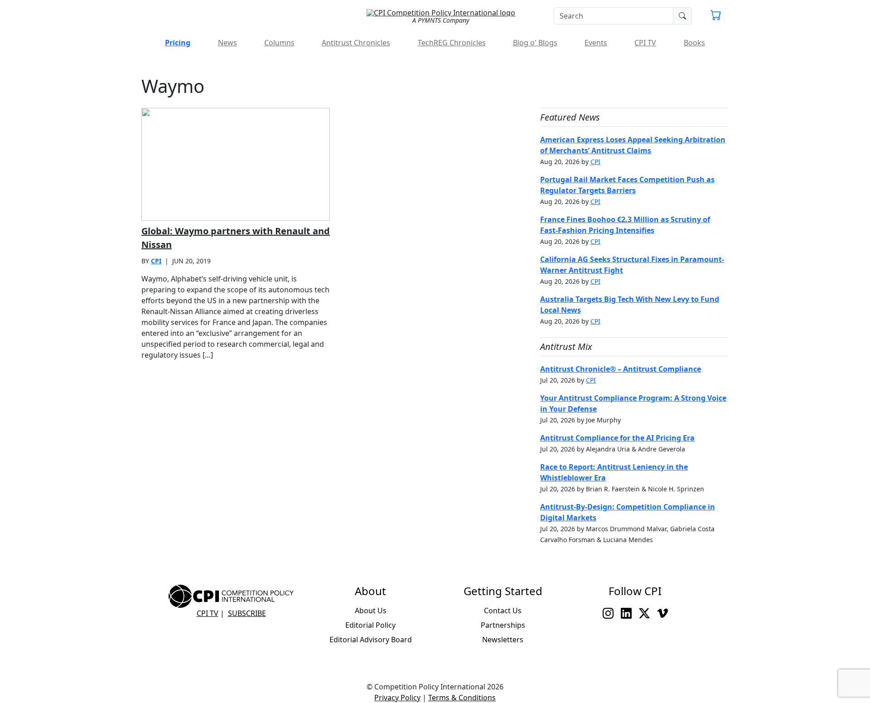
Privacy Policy (397, 698)
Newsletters (502, 640)
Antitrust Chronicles (356, 43)
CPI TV (645, 43)
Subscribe (247, 613)
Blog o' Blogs (535, 43)
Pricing (177, 43)
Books (694, 43)
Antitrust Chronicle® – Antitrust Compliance (620, 369)
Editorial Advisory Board (370, 640)
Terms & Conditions (462, 698)
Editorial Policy (370, 625)
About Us (371, 611)
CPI (156, 261)
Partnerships (503, 625)
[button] (715, 16)
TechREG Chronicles (452, 43)
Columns (279, 43)
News (227, 43)
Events (596, 43)
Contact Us (503, 611)
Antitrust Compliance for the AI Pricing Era (617, 438)
